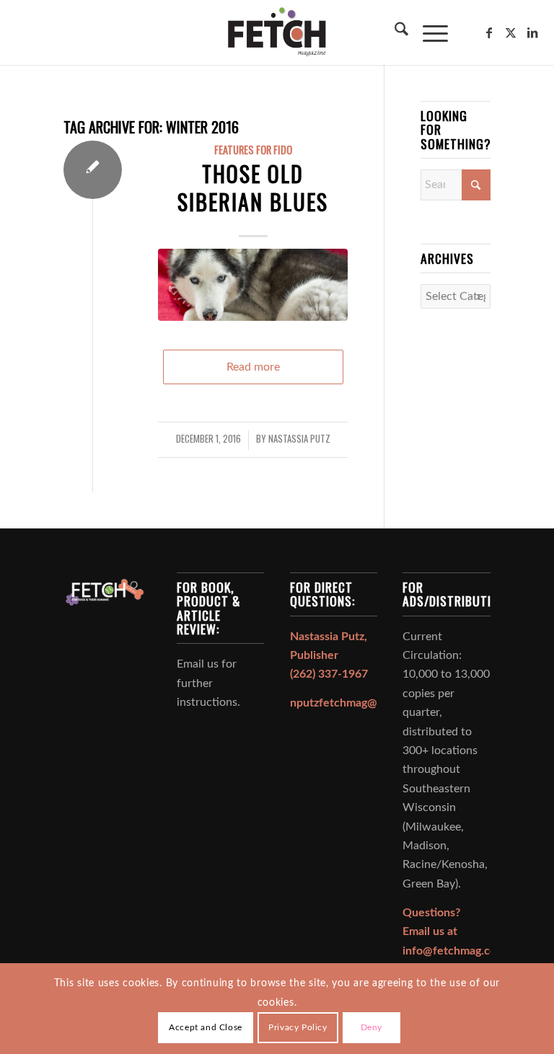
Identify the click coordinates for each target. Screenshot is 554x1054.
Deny (371, 1027)
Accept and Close (205, 1027)
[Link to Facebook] (489, 32)
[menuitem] (394, 32)
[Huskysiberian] (252, 285)
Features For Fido (253, 149)
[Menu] (428, 32)
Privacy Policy (297, 1027)
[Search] (394, 32)
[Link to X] (511, 32)
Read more (253, 367)
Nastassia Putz (299, 439)
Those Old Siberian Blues (252, 187)
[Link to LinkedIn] (532, 32)
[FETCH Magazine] (277, 32)
